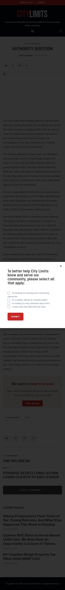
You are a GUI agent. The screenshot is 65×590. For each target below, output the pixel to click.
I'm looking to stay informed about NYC (31, 303)
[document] (32, 295)
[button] (61, 266)
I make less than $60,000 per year (29, 306)
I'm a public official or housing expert (29, 300)
